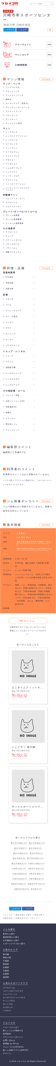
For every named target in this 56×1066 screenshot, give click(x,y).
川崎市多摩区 (36, 874)
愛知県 (6, 964)
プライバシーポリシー (13, 1037)
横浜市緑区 (35, 848)
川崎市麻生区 (36, 879)
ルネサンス (8, 1007)
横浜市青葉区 (35, 858)
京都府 (6, 967)
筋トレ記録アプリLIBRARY (16, 1050)
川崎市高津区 (19, 874)
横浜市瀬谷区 (20, 853)
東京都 (6, 954)
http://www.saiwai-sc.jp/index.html (34, 549)
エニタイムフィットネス (14, 997)
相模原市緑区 (18, 884)
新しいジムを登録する (13, 1031)
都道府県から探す (11, 937)
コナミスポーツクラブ (13, 991)
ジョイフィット (10, 994)
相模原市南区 (21, 889)
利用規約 (7, 1034)
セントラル (8, 1004)
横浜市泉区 (19, 858)
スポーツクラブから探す (14, 944)
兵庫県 (6, 974)
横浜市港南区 (37, 843)
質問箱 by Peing (11, 1044)
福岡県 (6, 977)
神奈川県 (9, 24)
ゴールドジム (9, 988)
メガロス (7, 1011)
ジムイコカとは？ (11, 1027)
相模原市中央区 (36, 884)
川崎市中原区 (36, 869)
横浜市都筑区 (19, 864)
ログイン (7, 1053)
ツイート (10, 29)
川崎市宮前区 (19, 879)
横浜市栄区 (36, 853)
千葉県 (6, 961)
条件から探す (9, 934)
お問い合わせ (9, 1040)
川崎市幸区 (23, 24)
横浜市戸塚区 (19, 843)
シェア (23, 29)
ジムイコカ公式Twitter (13, 1047)
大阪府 (6, 971)
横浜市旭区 (20, 848)
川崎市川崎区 (36, 864)
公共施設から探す (11, 940)
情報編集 (46, 79)
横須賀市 (36, 889)
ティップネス (9, 1001)
